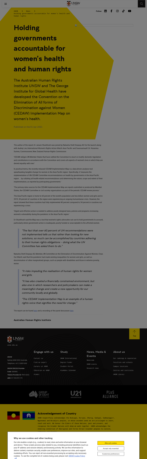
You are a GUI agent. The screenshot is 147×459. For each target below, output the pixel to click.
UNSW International (68, 358)
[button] (134, 333)
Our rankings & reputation (124, 358)
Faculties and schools (123, 362)
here (35, 310)
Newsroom (90, 360)
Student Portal (66, 366)
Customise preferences (110, 454)
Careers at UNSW (41, 366)
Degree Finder (66, 362)
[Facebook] (111, 11)
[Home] (73, 4)
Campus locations (120, 366)
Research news (93, 368)
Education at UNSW (41, 370)
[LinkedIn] (105, 11)
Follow (99, 11)
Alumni (36, 374)
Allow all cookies (111, 443)
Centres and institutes (123, 370)
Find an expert (40, 362)
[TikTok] (123, 11)
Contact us (38, 358)
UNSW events (92, 364)
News (28, 11)
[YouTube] (129, 11)
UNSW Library (118, 374)
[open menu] (5, 3)
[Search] (141, 3)
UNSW (16, 11)
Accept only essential (111, 448)
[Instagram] (117, 11)
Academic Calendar (68, 370)
